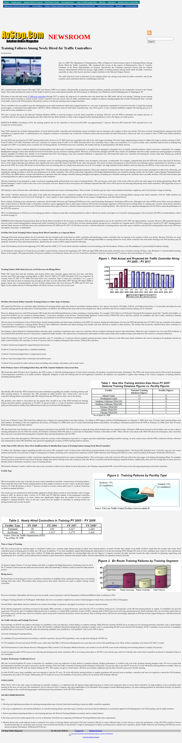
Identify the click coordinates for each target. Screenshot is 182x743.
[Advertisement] (91, 17)
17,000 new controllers (37, 96)
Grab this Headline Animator (91, 737)
